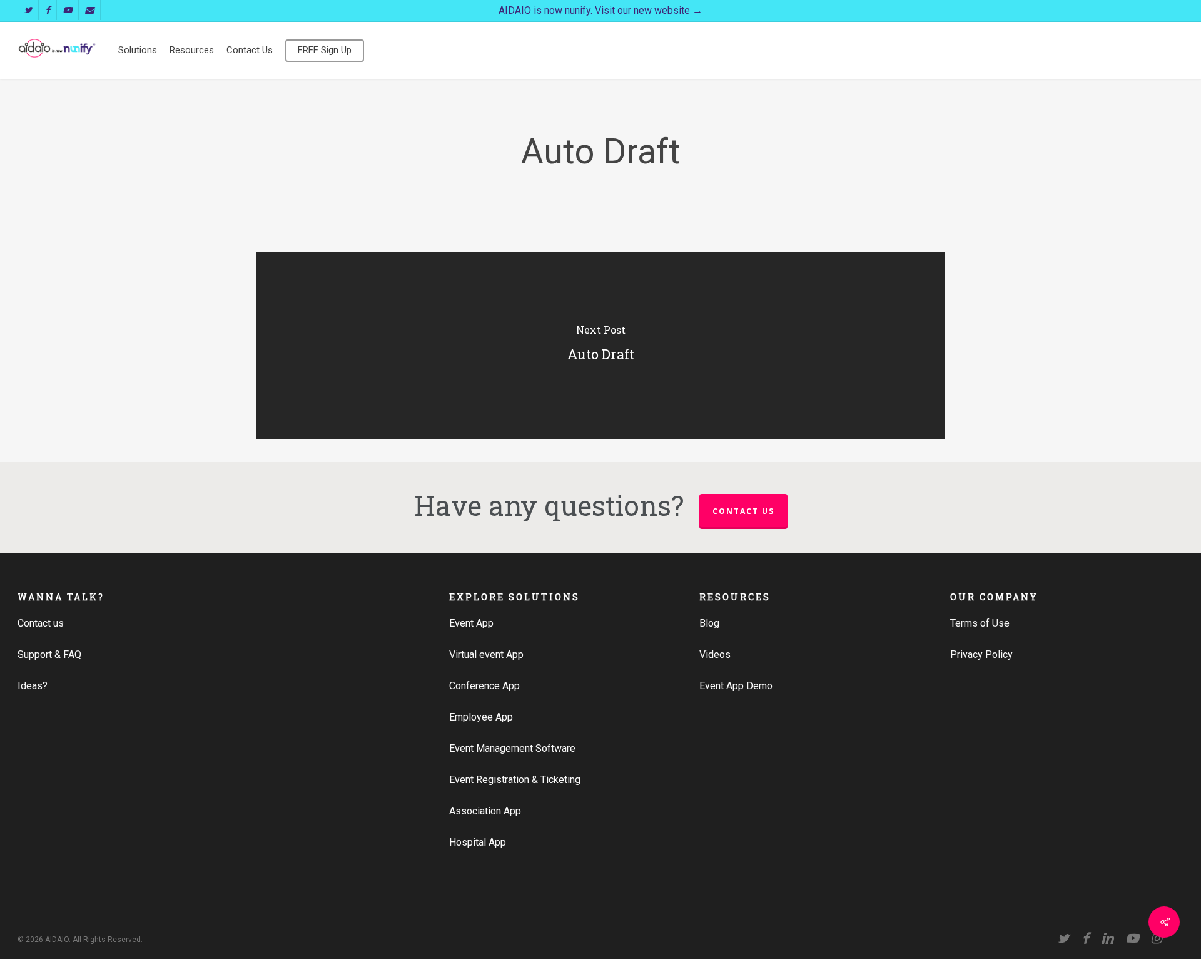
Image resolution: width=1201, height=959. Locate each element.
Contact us (743, 511)
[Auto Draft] (600, 345)
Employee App (481, 717)
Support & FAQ (49, 654)
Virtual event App (486, 654)
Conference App (484, 686)
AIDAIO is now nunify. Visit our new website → (600, 10)
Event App (471, 623)
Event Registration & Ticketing (514, 780)
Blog (709, 623)
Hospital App (477, 842)
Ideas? (33, 686)
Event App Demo (736, 686)
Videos (715, 654)
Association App (485, 811)
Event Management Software (512, 748)
